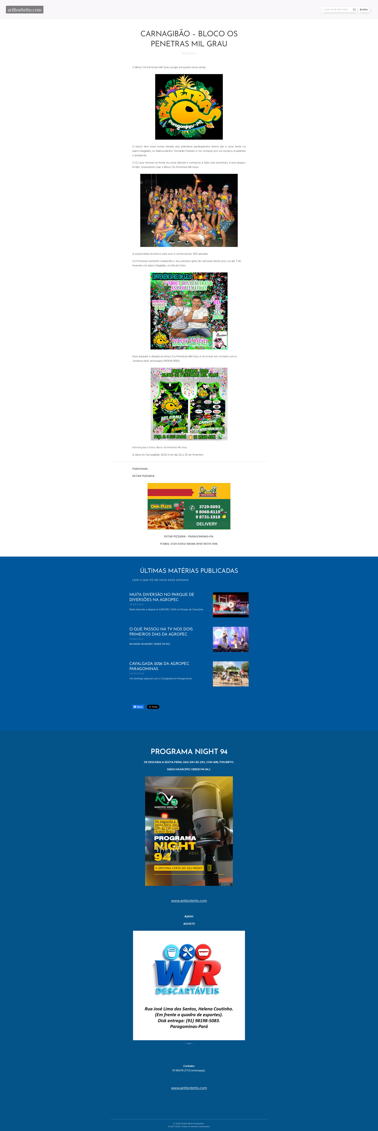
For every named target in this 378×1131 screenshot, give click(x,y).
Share (139, 707)
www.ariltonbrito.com (189, 901)
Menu (365, 9)
